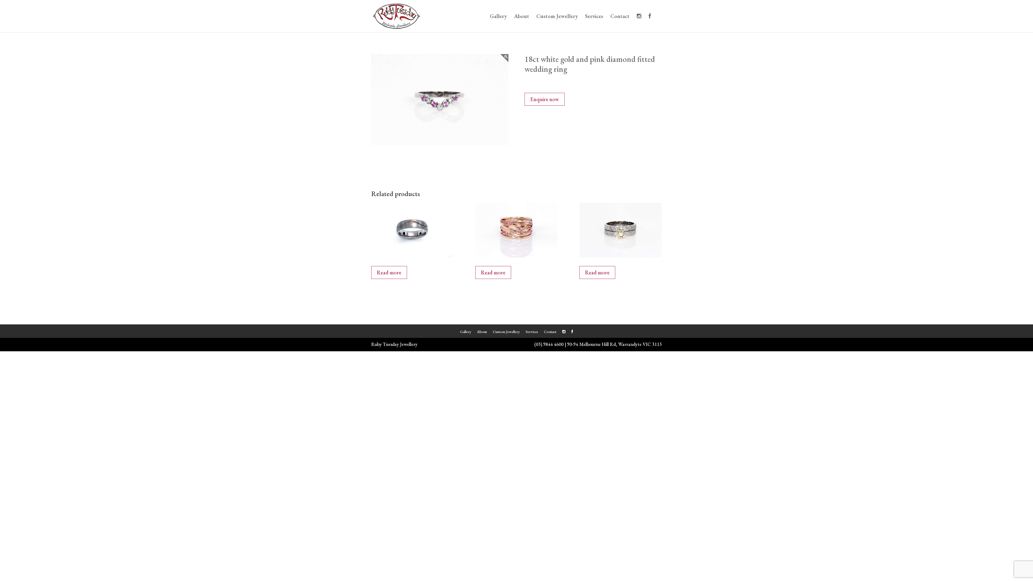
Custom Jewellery (557, 17)
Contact (619, 17)
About (521, 17)
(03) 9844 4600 (549, 344)
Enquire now (544, 99)
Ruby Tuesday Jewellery (394, 344)
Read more (389, 272)
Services (594, 17)
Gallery (498, 17)
